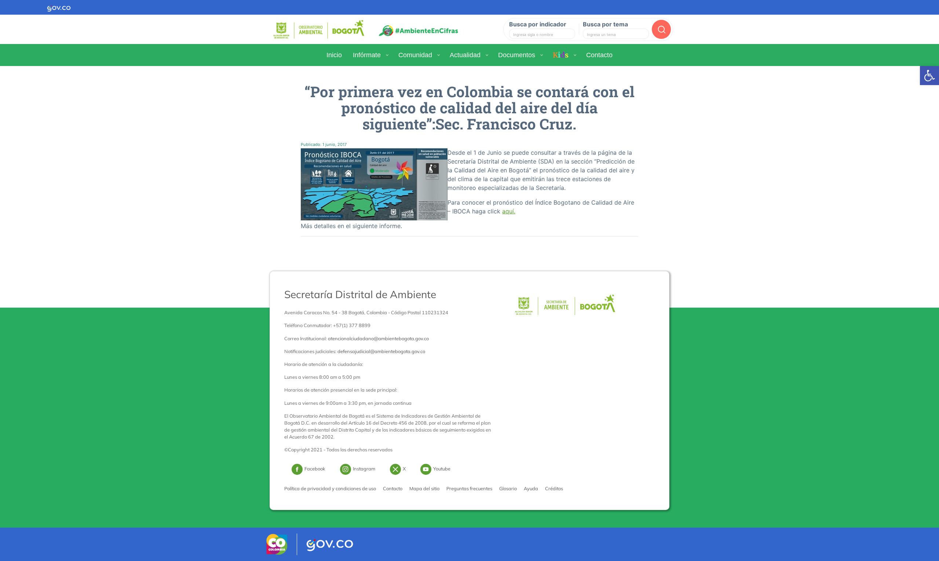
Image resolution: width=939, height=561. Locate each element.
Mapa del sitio (424, 488)
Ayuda (531, 488)
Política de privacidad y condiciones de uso (330, 488)
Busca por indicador (537, 24)
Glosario (508, 488)
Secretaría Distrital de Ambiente (360, 294)
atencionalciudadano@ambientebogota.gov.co (378, 338)
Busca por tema (605, 24)
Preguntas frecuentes (469, 488)
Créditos (554, 488)
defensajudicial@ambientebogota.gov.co (381, 351)
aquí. (508, 211)
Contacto (392, 488)
